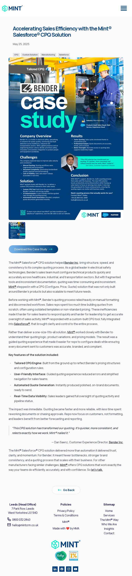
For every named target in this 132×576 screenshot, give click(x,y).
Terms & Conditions (65, 515)
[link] (12, 8)
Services (109, 515)
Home (109, 511)
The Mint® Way (109, 520)
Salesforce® (22, 324)
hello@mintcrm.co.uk (25, 525)
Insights (109, 529)
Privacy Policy (65, 511)
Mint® (12, 287)
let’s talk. (97, 470)
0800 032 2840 (21, 519)
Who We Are (109, 524)
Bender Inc (71, 263)
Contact (109, 533)
